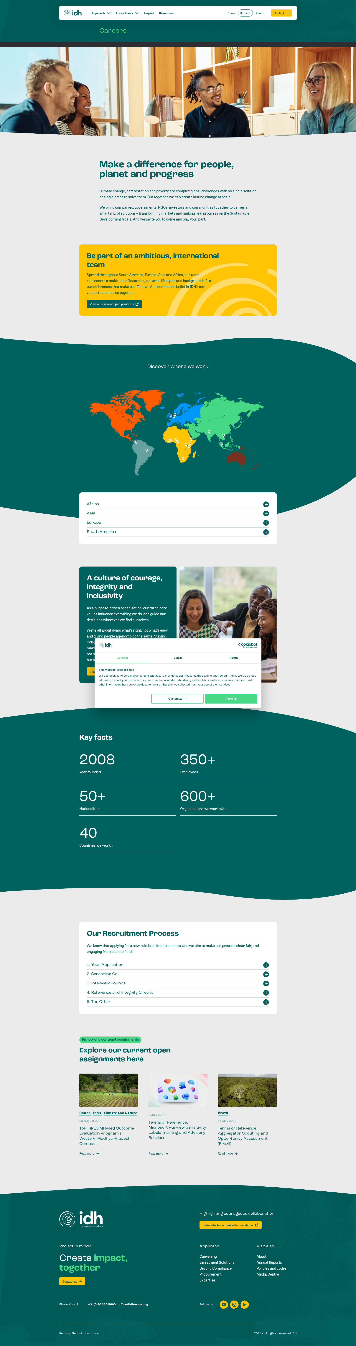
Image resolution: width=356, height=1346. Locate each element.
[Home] (73, 13)
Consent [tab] (122, 657)
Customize (175, 698)
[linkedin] (244, 1304)
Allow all (231, 698)
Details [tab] (178, 657)
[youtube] (224, 1304)
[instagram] (234, 1304)
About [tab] (234, 657)
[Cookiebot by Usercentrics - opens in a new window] (241, 645)
